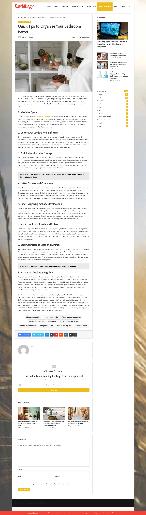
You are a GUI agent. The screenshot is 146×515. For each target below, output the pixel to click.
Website (57, 476)
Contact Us (123, 6)
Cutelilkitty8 (74, 6)
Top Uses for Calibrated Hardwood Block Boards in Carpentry (78, 422)
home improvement (28, 326)
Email (20, 476)
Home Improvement (105, 6)
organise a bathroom (44, 117)
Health (89, 6)
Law (94, 6)
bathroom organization (72, 317)
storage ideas (81, 326)
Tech (100, 107)
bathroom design (34, 317)
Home (49, 6)
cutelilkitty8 (46, 503)
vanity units (32, 101)
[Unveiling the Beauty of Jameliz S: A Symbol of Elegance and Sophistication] (102, 65)
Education (65, 6)
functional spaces (71, 321)
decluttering (54, 321)
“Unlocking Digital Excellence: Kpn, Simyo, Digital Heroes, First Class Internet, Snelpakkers (112, 44)
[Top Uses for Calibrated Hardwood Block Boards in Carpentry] (78, 413)
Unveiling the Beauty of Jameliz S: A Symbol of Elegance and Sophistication (119, 64)
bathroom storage (37, 321)
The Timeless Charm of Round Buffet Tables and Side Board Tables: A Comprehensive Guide (53, 423)
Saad (23, 37)
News (115, 6)
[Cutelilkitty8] (24, 6)
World (100, 94)
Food (82, 6)
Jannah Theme (33, 513)
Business (56, 6)
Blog (100, 97)
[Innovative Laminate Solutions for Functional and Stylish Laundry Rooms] (29, 413)
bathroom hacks (51, 317)
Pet (100, 104)
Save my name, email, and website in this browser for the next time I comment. (45, 484)
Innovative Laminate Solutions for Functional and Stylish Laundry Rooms (27, 423)
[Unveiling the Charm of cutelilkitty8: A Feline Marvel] (102, 56)
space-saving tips (65, 326)
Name (20, 469)
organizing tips (47, 326)
